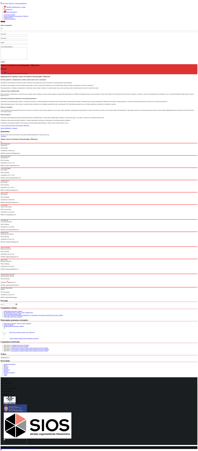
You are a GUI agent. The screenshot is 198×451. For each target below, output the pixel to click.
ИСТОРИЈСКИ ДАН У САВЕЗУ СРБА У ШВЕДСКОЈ (18, 312)
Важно (5, 365)
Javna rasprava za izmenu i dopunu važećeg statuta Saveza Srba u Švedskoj (29, 348)
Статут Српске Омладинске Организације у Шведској (15, 125)
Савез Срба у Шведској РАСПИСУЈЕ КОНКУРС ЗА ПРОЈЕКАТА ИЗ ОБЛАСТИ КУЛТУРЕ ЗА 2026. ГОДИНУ (33, 315)
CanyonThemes (33, 448)
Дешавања (3, 136)
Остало (6, 374)
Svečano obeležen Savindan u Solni (12, 314)
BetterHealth (24, 448)
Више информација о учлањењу (9, 128)
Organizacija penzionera (10, 364)
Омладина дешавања (9, 372)
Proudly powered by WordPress (8, 448)
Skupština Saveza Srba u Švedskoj (20, 345)
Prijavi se (3, 21)
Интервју (6, 367)
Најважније (7, 369)
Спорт (5, 375)
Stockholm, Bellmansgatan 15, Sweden (16, 7)
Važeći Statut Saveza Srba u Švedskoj (13, 311)
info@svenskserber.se (11, 12)
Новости (6, 371)
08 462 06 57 (9, 9)
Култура (6, 368)
